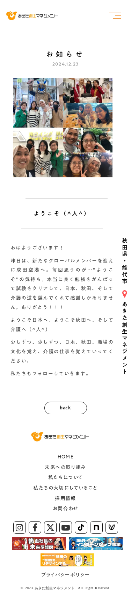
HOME (66, 457)
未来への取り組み (65, 467)
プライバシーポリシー (65, 575)
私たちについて (65, 477)
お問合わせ (66, 508)
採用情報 (65, 498)
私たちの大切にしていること (65, 488)
